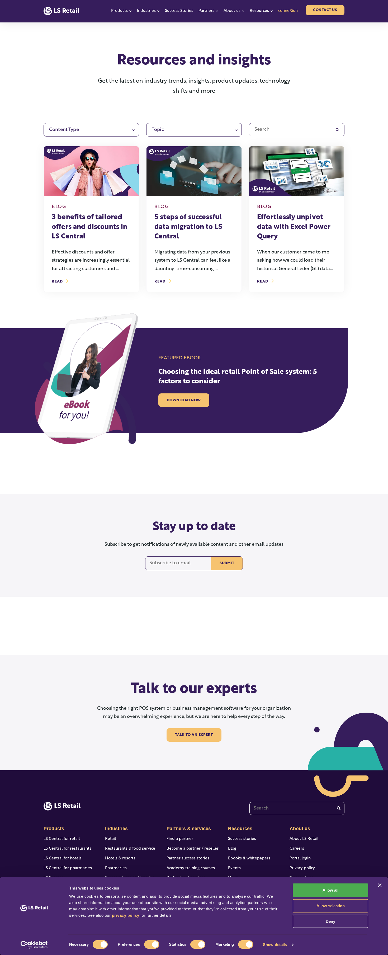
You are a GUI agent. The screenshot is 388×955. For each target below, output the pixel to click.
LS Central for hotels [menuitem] (63, 858)
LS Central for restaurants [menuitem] (67, 849)
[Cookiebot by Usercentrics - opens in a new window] (34, 945)
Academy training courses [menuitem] (191, 868)
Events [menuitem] (234, 868)
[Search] (338, 808)
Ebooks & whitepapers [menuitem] (249, 858)
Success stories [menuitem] (242, 839)
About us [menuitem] (300, 828)
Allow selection (330, 906)
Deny (330, 921)
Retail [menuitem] (110, 839)
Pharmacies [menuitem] (116, 868)
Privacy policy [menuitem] (302, 868)
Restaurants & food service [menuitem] (130, 849)
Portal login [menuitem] (300, 858)
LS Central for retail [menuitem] (62, 839)
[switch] (151, 944)
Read (58, 282)
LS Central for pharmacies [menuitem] (68, 868)
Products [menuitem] (54, 828)
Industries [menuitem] (116, 828)
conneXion (288, 11)
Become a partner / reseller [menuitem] (193, 849)
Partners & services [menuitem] (189, 828)
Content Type (64, 130)
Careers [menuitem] (297, 849)
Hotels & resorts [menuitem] (120, 858)
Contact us (325, 10)
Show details (275, 944)
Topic (158, 130)
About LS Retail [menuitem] (304, 839)
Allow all (330, 890)
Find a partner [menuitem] (180, 839)
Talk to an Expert (194, 735)
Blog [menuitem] (232, 849)
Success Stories (179, 11)
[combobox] (296, 808)
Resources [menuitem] (240, 828)
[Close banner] (380, 885)
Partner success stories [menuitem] (188, 858)
